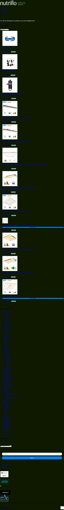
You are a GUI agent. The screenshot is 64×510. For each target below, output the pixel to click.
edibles (5, 432)
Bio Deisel (6, 340)
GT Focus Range (7, 316)
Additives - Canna (7, 349)
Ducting (5, 413)
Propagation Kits (7, 406)
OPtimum (5, 319)
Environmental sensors (8, 379)
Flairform (5, 339)
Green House (6, 315)
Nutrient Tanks (6, 421)
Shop (3, 440)
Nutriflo (5, 325)
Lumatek (7, 361)
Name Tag (6, 409)
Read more (4, 232)
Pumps (3, 414)
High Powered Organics (8, 338)
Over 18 (3, 431)
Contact (3, 13)
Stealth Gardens (6, 353)
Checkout (3, 442)
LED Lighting (8, 22)
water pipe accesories (9, 434)
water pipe (6, 433)
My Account (4, 443)
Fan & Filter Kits (7, 378)
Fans (5, 412)
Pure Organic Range (5, 383)
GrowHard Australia (7, 314)
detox (5, 435)
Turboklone (6, 410)
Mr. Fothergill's (4, 423)
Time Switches (6, 357)
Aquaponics (4, 388)
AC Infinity (4, 311)
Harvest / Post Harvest (5, 426)
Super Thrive (6, 351)
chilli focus (6, 332)
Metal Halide (6, 369)
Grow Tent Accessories (6, 375)
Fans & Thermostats (7, 377)
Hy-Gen (5, 318)
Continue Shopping (3, 509)
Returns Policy (4, 466)
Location (3, 12)
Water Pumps (6, 415)
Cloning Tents (6, 407)
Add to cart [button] (4, 53)
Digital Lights (6, 370)
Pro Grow (8, 364)
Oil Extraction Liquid (7, 428)
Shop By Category (5, 8)
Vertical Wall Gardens (7, 387)
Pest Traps (6, 391)
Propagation (4, 401)
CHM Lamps (6, 371)
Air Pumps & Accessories (8, 416)
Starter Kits (4, 400)
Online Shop (4, 10)
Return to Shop (8, 507)
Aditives (3, 333)
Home (3, 7)
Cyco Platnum (6, 317)
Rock (5, 343)
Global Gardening (7, 345)
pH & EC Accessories (5, 373)
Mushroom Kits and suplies (6, 310)
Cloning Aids (6, 403)
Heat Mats (6, 404)
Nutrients (3, 312)
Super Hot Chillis (7, 424)
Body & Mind (4, 430)
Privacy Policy (4, 465)
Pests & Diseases (5, 389)
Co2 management (7, 380)
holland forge (8, 359)
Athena (5, 313)
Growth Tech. (6, 347)
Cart (3, 441)
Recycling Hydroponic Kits (8, 385)
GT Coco (5, 323)
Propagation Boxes (7, 405)
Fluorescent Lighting (7, 355)
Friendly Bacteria (7, 399)
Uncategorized (4, 436)
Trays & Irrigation (5, 418)
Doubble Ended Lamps (8, 372)
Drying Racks (6, 427)
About (3, 11)
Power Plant (8, 363)
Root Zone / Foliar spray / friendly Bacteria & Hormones (11, 393)
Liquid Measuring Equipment (9, 329)
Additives (5, 395)
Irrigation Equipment (7, 422)
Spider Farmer (8, 360)
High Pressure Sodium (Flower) (9, 368)
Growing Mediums (5, 381)
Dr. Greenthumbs (7, 336)
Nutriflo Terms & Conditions (7, 464)
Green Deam (6, 322)
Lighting (4, 22)
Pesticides (6, 390)
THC (5, 331)
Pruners (5, 429)
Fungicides (6, 392)
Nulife (5, 330)
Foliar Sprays (6, 398)
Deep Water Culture (7, 386)
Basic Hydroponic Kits (8, 384)
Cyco (5, 341)
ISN (5, 334)
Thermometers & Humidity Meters (9, 376)
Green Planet (6, 321)
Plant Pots (6, 419)
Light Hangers (6, 356)
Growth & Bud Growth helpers (9, 394)
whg (7, 366)
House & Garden (7, 326)
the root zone (8, 396)
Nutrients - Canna (7, 327)
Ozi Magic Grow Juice (8, 324)
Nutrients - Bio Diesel (7, 320)
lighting (5, 408)
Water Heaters (6, 417)
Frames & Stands (7, 420)
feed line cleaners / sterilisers (6, 425)
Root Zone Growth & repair (12, 397)
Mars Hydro (8, 362)
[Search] (10, 446)
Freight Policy (4, 467)
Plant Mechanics (7, 335)
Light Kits (6, 367)
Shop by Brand (4, 9)
